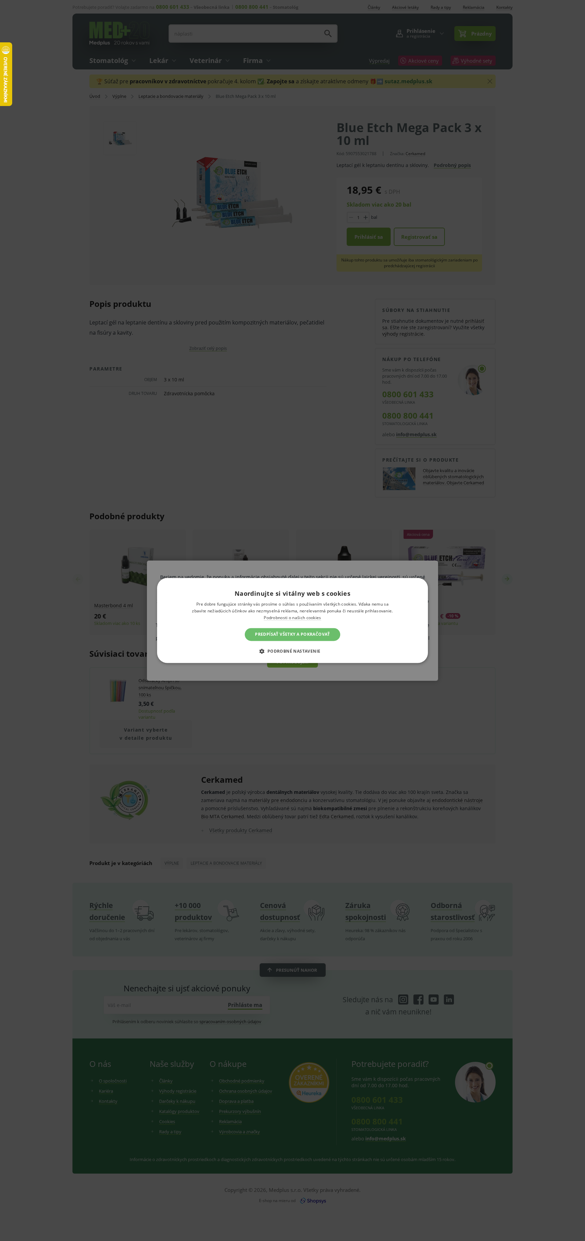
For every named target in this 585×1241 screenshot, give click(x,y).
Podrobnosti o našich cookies (292, 617)
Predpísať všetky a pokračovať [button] (292, 634)
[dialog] (292, 620)
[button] (292, 651)
